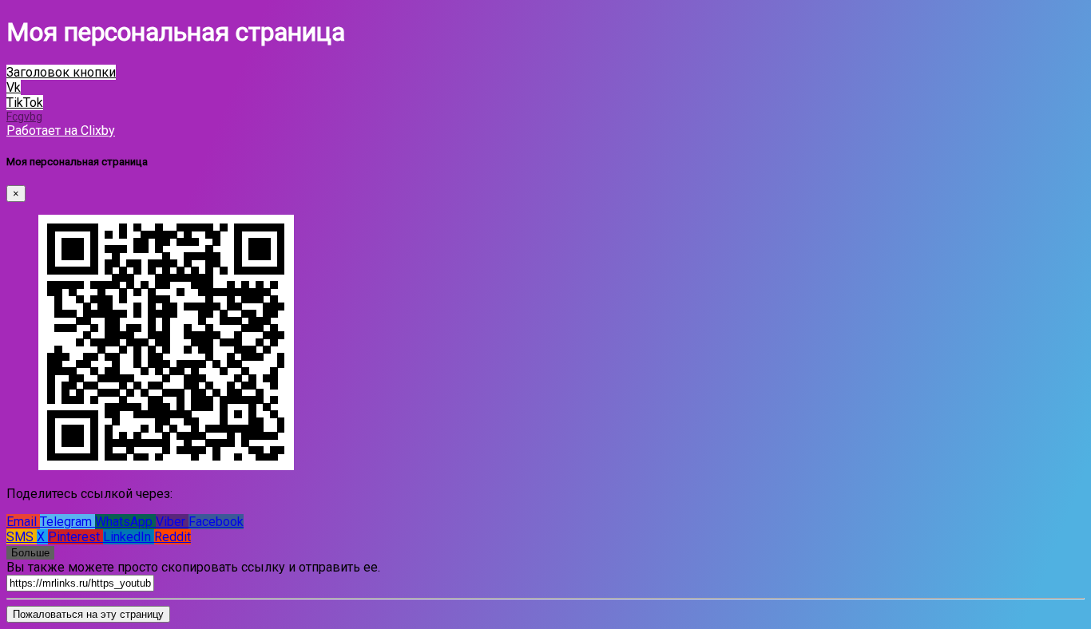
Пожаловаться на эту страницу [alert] (88, 614)
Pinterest (75, 536)
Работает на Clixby (60, 130)
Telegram (67, 521)
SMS (21, 536)
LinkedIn (128, 536)
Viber (172, 521)
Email (23, 521)
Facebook (216, 521)
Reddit (172, 536)
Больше (30, 553)
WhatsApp (125, 521)
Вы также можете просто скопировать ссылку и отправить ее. (193, 567)
